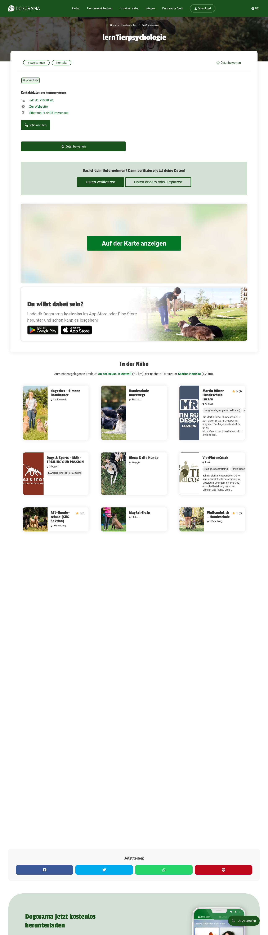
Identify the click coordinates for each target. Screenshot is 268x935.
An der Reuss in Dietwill (114, 374)
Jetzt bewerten (230, 62)
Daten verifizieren (100, 182)
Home (113, 25)
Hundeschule (30, 80)
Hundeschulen (128, 25)
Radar (76, 8)
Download (204, 8)
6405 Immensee (150, 25)
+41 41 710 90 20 (41, 100)
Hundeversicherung (99, 8)
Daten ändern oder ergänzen (158, 182)
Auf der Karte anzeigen (134, 243)
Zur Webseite (38, 106)
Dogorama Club (172, 8)
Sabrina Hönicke (189, 374)
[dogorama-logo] (24, 8)
